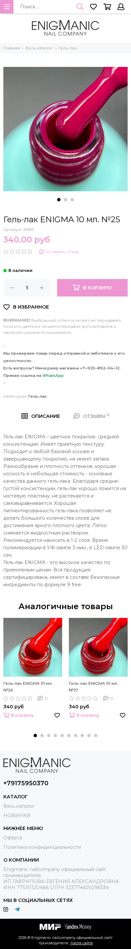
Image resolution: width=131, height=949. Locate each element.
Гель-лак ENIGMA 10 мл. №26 (28, 687)
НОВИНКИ (17, 816)
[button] (58, 199)
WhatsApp (53, 375)
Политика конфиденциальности (42, 847)
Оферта (12, 838)
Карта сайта (82, 943)
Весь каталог (19, 806)
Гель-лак (37, 396)
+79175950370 (25, 783)
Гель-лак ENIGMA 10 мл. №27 (93, 687)
